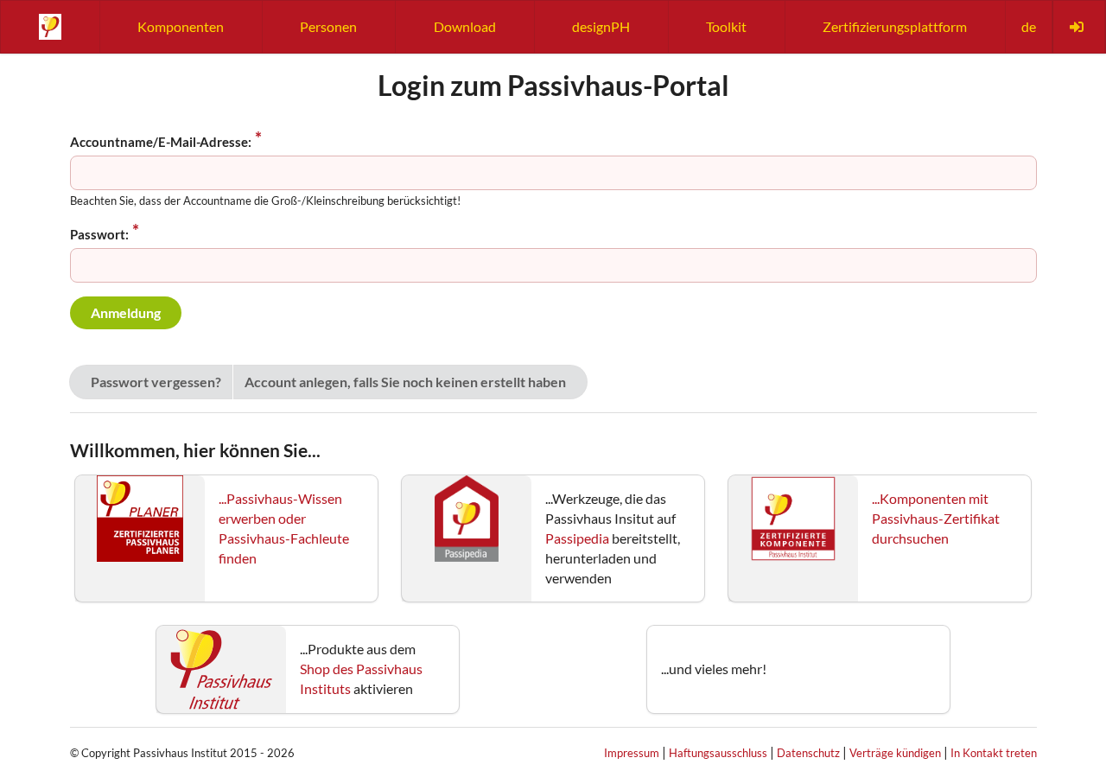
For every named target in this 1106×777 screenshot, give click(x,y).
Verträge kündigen (895, 753)
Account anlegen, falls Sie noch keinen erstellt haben (405, 381)
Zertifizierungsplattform (895, 26)
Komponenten (180, 26)
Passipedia (577, 538)
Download (465, 26)
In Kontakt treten (993, 753)
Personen (328, 26)
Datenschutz (808, 753)
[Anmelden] (1078, 27)
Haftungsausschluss (718, 753)
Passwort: (99, 234)
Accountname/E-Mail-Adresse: (160, 142)
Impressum (631, 753)
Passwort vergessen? (156, 381)
